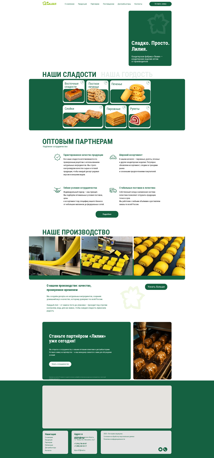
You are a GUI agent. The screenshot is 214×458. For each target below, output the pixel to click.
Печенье (116, 84)
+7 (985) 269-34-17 (80, 446)
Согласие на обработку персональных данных (119, 436)
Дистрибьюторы (124, 4)
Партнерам (95, 4)
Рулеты (135, 109)
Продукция (82, 4)
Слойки (69, 108)
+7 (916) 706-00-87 (80, 444)
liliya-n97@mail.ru (79, 450)
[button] (160, 4)
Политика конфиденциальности (114, 439)
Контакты (138, 4)
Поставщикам (108, 4)
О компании (69, 4)
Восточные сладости (72, 85)
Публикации (49, 445)
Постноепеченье (93, 85)
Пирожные (113, 109)
